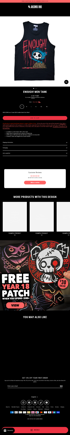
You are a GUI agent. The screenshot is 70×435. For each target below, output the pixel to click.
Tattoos (35, 409)
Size (33, 102)
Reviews (57, 407)
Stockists (30, 409)
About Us (8, 407)
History (47, 407)
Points (52, 407)
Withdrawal (47, 409)
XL (36, 106)
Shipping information (8, 142)
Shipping (33, 97)
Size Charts (23, 409)
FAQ (43, 407)
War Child (62, 123)
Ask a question (6, 153)
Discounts (38, 407)
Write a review (35, 182)
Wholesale (40, 409)
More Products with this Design (34, 196)
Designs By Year (31, 407)
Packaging (5, 147)
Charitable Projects (15, 407)
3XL (47, 106)
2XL (41, 106)
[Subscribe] (61, 386)
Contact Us (23, 407)
